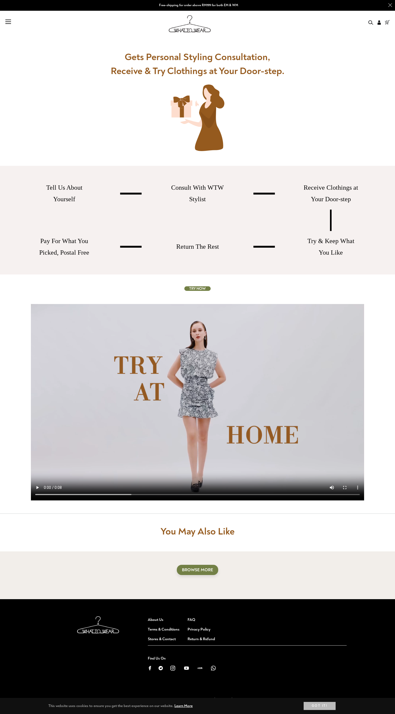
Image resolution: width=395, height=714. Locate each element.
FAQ (191, 619)
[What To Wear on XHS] (199, 667)
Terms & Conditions (163, 629)
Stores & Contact (162, 639)
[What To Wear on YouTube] (186, 667)
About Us (155, 619)
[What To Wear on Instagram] (172, 667)
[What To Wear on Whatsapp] (213, 667)
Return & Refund (201, 639)
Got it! (320, 706)
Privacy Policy (199, 629)
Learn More (183, 706)
